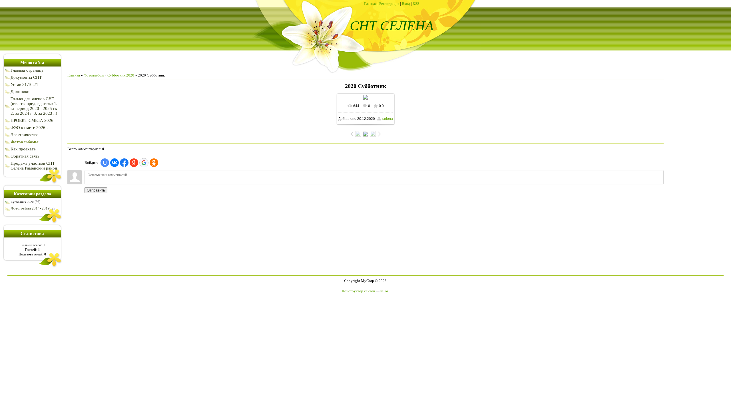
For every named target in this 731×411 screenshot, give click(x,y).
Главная (370, 3)
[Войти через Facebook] (124, 162)
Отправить (96, 190)
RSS (416, 3)
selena (387, 119)
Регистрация (389, 3)
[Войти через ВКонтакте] (114, 162)
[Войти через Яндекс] (134, 162)
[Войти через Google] (143, 162)
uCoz (384, 291)
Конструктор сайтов (358, 291)
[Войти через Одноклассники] (154, 162)
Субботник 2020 (22, 202)
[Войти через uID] (105, 162)
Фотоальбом (94, 75)
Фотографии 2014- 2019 (30, 208)
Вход (406, 3)
